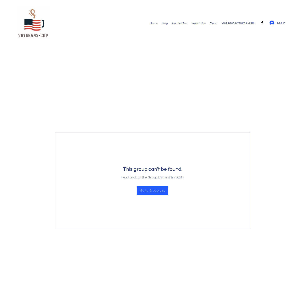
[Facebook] (262, 23)
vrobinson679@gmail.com (238, 23)
